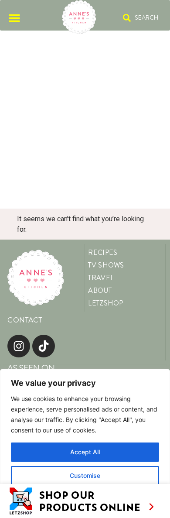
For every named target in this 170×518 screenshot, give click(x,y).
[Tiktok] (43, 346)
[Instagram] (18, 346)
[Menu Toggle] (14, 18)
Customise (85, 475)
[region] (85, 443)
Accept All (85, 452)
